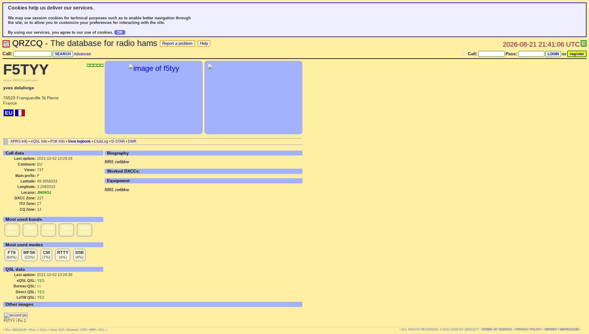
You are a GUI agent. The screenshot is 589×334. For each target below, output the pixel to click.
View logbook (79, 141)
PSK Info (57, 141)
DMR (132, 141)
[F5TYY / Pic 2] (16, 315)
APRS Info (19, 141)
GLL (102, 329)
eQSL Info (39, 141)
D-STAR (118, 141)
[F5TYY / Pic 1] (154, 68)
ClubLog (101, 141)
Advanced (82, 54)
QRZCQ (27, 43)
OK (120, 32)
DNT (93, 329)
